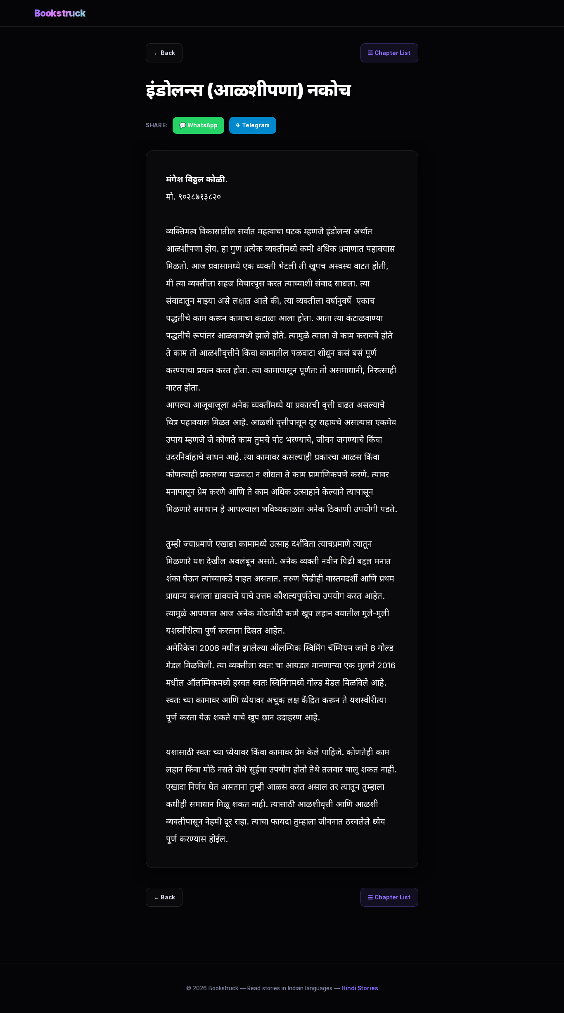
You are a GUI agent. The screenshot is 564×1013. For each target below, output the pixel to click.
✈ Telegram (253, 125)
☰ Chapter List (389, 53)
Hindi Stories (359, 988)
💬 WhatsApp (198, 125)
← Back (164, 53)
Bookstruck (59, 13)
